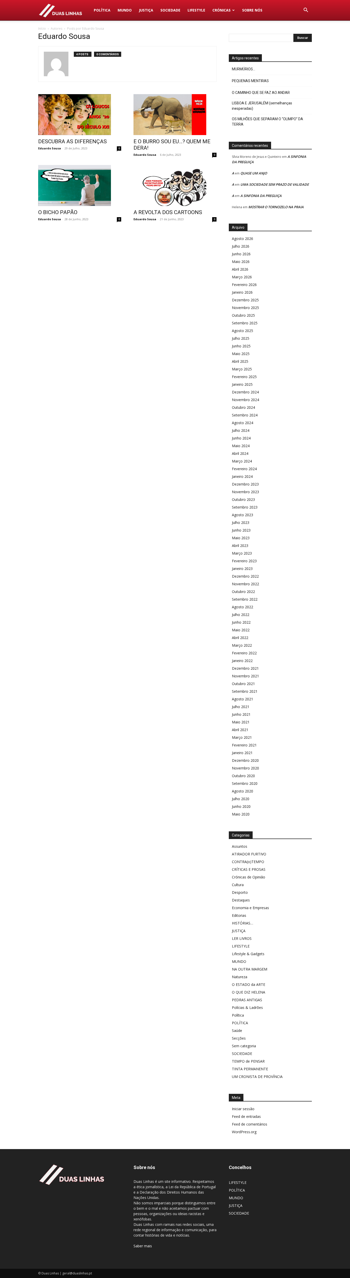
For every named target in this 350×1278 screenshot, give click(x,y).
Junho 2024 (241, 438)
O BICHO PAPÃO (57, 212)
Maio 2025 (241, 353)
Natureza (239, 976)
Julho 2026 (240, 246)
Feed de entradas (246, 1116)
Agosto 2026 (242, 238)
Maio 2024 (241, 445)
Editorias (239, 915)
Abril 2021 (240, 729)
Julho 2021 (240, 706)
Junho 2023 (241, 530)
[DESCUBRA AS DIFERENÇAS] (79, 114)
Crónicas (221, 10)
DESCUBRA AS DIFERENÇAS (72, 141)
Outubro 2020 (243, 775)
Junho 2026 (241, 253)
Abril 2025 (240, 361)
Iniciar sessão (243, 1108)
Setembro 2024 (245, 415)
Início (42, 28)
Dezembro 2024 (245, 392)
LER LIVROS (242, 938)
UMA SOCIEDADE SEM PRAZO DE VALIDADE (274, 184)
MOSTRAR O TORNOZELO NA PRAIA (276, 207)
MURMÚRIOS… (243, 69)
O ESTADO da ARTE (248, 984)
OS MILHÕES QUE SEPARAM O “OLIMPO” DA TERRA (267, 121)
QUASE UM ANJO (253, 173)
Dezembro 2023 (245, 484)
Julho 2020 (240, 798)
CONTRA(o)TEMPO (248, 861)
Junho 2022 (241, 622)
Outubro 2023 (243, 499)
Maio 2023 (241, 537)
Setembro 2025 (245, 323)
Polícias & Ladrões (247, 1007)
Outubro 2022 (243, 591)
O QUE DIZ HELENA (248, 992)
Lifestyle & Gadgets (248, 953)
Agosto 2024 (242, 422)
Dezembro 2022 (245, 576)
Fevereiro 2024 (244, 468)
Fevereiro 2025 (244, 376)
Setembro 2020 (245, 783)
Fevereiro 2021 (244, 745)
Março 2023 (242, 553)
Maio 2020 (241, 814)
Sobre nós (252, 10)
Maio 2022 (241, 629)
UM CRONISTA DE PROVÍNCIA (257, 1076)
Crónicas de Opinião (248, 877)
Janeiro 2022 (242, 660)
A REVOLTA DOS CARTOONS (167, 212)
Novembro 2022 (245, 583)
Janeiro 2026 (242, 292)
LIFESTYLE (196, 10)
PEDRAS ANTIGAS (247, 999)
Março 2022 (242, 645)
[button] (306, 10)
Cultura (238, 884)
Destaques (241, 900)
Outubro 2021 (243, 683)
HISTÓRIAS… (242, 923)
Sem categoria (244, 1045)
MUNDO (125, 10)
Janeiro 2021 (242, 752)
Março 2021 (242, 737)
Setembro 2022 (245, 599)
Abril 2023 (240, 545)
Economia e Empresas (250, 907)
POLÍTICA (102, 10)
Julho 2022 (240, 614)
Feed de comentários (249, 1124)
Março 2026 (242, 276)
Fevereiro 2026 (244, 284)
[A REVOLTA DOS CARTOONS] (175, 185)
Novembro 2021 (245, 676)
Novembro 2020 (245, 768)
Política (238, 1015)
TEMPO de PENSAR (248, 1061)
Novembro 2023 (245, 491)
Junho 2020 (241, 806)
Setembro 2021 (245, 691)
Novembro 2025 (245, 307)
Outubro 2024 (243, 407)
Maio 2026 (241, 261)
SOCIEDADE (170, 10)
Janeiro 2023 (242, 568)
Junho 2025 (241, 346)
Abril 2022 (240, 637)
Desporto (240, 892)
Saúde (237, 1030)
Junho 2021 (241, 714)
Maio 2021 (241, 722)
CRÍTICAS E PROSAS (248, 869)
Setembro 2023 (245, 507)
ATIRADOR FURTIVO (249, 854)
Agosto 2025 (242, 330)
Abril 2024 (240, 453)
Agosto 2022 (242, 606)
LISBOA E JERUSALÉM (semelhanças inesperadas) (262, 106)
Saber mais (142, 1245)
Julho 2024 (240, 430)
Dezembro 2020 (245, 760)
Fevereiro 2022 (244, 653)
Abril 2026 (240, 269)
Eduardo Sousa (49, 148)
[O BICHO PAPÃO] (79, 185)
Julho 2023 (240, 522)
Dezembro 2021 (245, 668)
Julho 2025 (240, 338)
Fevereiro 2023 (244, 560)
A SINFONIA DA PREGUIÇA (261, 195)
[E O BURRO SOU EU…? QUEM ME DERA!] (175, 114)
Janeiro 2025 (242, 384)
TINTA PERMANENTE (250, 1068)
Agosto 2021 (242, 699)
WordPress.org (244, 1131)
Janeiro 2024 (242, 476)
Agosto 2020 (242, 791)
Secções (239, 1038)
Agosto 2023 (242, 514)
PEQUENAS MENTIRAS (250, 81)
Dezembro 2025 (245, 300)
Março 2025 (242, 369)
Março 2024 (242, 461)
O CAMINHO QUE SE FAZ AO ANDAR (261, 93)
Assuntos (239, 846)
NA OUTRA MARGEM (249, 969)
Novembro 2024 (245, 399)
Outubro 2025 (243, 315)
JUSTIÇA (146, 10)
